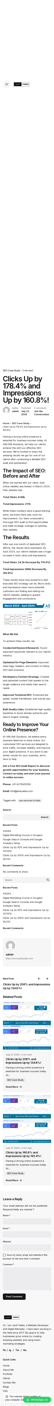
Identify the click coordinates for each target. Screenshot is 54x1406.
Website (7, 1241)
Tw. (17, 1350)
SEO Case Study (11, 370)
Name (7, 1215)
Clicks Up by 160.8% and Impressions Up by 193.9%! (23, 1154)
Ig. (10, 1350)
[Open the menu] (7, 84)
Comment (8, 1264)
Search (7, 809)
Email (6, 1228)
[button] (37, 1400)
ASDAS (7, 831)
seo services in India (29, 800)
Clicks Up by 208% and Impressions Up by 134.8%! (23, 1060)
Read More (12, 1086)
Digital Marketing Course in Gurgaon (23, 835)
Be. (25, 1350)
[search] (48, 880)
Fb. (4, 1350)
